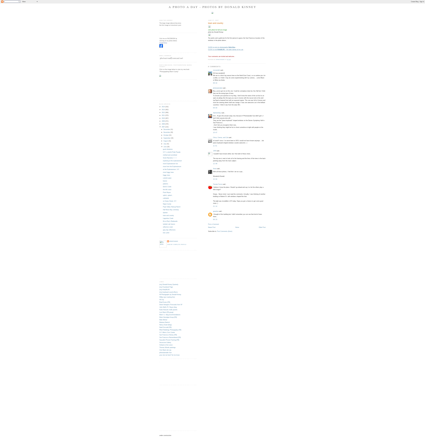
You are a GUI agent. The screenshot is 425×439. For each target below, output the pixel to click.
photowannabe (217, 88)
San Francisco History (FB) (168, 335)
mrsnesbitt (216, 70)
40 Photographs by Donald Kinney (170, 294)
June (165, 147)
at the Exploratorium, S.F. (171, 169)
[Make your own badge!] (159, 49)
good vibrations (168, 149)
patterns (165, 184)
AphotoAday (217, 113)
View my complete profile (176, 244)
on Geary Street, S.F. (170, 201)
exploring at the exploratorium (172, 161)
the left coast (167, 189)
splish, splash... (168, 195)
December (166, 129)
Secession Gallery (165, 342)
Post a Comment (213, 224)
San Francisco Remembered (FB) (170, 337)
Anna (214, 168)
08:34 (215, 83)
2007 (163, 127)
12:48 (215, 163)
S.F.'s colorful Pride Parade (171, 152)
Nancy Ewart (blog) (165, 325)
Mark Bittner (163, 320)
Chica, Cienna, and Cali (220, 137)
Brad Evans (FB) (164, 302)
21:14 (215, 206)
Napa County (167, 204)
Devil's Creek (167, 186)
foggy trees (166, 175)
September (167, 138)
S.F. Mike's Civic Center (167, 332)
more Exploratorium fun (170, 163)
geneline (215, 211)
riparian (165, 212)
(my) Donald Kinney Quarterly (168, 284)
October (166, 135)
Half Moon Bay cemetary (171, 210)
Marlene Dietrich (164, 322)
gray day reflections (169, 230)
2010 (163, 118)
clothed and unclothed (170, 155)
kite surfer (166, 233)
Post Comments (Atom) (224, 231)
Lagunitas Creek (168, 218)
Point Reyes (167, 192)
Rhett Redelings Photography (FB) (170, 330)
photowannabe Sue (165, 352)
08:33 (215, 219)
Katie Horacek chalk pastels (168, 310)
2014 (163, 107)
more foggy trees (168, 172)
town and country (168, 215)
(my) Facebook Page (166, 287)
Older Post (262, 227)
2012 (163, 112)
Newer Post (211, 227)
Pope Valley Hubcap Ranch (171, 207)
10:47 (215, 132)
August (165, 141)
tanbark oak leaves (169, 224)
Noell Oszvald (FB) (165, 327)
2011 (163, 115)
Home (237, 227)
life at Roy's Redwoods (170, 221)
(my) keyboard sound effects (168, 292)
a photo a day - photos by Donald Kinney (212, 7)
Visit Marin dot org (165, 350)
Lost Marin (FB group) (166, 312)
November (166, 132)
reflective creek (168, 227)
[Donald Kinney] (161, 47)
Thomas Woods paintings (167, 347)
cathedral (166, 198)
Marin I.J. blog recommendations (169, 315)
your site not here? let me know (169, 355)
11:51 (215, 146)
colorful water (167, 178)
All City (161, 299)
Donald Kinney (163, 43)
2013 (163, 109)
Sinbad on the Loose (166, 345)
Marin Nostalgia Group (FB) (168, 317)
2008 (163, 124)
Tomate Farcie (217, 184)
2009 (163, 121)
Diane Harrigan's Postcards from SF (170, 304)
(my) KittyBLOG (164, 289)
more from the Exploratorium (172, 166)
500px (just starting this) (167, 297)
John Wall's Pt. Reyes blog (168, 307)
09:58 (215, 108)
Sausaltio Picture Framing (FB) (169, 340)
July (165, 144)
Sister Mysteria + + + (170, 158)
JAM (214, 151)
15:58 (215, 179)
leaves (165, 181)
